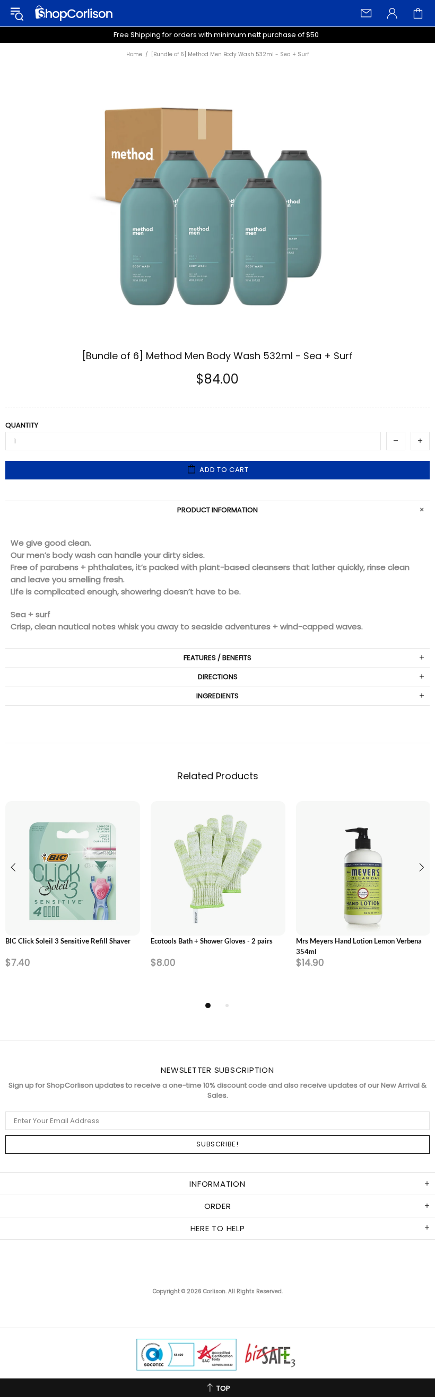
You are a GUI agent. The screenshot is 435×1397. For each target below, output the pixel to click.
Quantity (21, 425)
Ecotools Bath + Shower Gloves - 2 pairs (212, 941)
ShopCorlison (74, 13)
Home (134, 54)
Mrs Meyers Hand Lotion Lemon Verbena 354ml (359, 946)
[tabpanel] (72, 900)
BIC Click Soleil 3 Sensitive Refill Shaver (67, 941)
